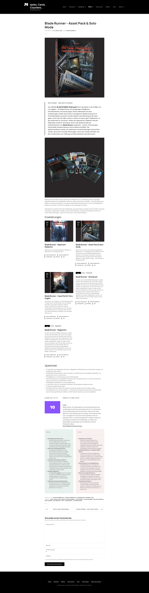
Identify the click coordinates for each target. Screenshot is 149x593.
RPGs (90, 7)
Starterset (68, 500)
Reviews (71, 7)
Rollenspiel (57, 500)
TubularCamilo (71, 30)
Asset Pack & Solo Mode (57, 499)
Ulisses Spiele (77, 500)
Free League (48, 500)
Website (48, 556)
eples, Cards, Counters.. (38, 6)
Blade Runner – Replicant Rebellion (88, 509)
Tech (114, 7)
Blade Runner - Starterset (74, 499)
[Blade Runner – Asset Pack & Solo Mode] (74, 38)
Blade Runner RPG (51, 255)
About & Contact (96, 582)
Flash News (85, 582)
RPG (64, 256)
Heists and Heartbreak (61, 509)
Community (99, 7)
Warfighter (81, 7)
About (120, 7)
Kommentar (49, 525)
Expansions (49, 256)
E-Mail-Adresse (50, 551)
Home (64, 7)
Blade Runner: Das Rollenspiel (94, 499)
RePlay (108, 7)
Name (47, 545)
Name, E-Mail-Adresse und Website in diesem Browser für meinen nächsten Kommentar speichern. (70, 559)
